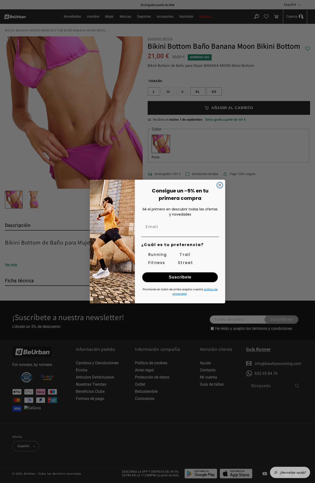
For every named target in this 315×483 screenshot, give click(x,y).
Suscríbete (180, 277)
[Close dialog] (220, 185)
